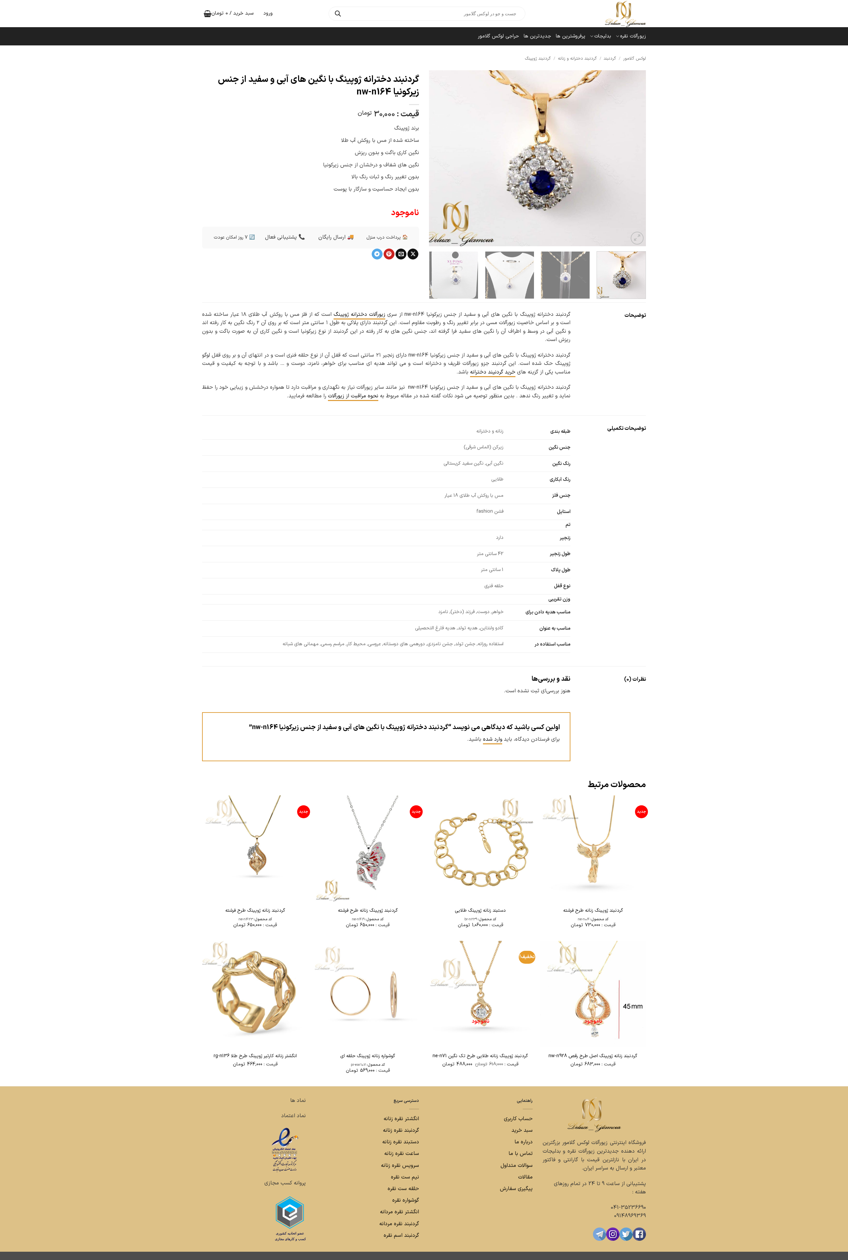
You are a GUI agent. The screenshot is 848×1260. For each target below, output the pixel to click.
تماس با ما (520, 1154)
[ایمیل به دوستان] (401, 254)
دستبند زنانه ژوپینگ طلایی (480, 911)
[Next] (437, 158)
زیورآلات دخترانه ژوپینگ (359, 314)
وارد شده (492, 739)
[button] (637, 238)
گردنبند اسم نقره (401, 1235)
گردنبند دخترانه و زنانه (577, 58)
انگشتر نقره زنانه (401, 1119)
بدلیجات (602, 36)
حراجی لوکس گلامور (498, 36)
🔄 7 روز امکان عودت (234, 237)
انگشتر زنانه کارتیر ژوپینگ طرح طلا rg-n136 (255, 1056)
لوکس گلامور (634, 58)
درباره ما (523, 1142)
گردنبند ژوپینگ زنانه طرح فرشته (593, 911)
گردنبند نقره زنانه (401, 1130)
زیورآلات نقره (633, 36)
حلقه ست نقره (402, 1189)
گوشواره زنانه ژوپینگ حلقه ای (367, 1056)
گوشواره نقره (405, 1200)
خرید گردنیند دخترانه (492, 372)
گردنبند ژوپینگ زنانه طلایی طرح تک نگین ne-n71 (480, 1056)
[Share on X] (412, 254)
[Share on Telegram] (377, 254)
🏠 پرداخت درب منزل (387, 237)
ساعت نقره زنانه (401, 1154)
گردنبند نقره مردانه (398, 1224)
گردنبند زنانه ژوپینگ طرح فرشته (255, 911)
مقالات (525, 1177)
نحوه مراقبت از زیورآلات (353, 396)
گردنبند (610, 58)
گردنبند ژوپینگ (538, 58)
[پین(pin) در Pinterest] (389, 254)
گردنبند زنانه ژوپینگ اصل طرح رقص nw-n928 (593, 1056)
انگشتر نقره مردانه (399, 1212)
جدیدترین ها (537, 36)
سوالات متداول (516, 1166)
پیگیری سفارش (516, 1189)
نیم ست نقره (405, 1177)
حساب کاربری (518, 1119)
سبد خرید (522, 1130)
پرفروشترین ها (570, 36)
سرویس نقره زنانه (400, 1166)
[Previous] (633, 158)
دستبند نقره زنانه (400, 1142)
